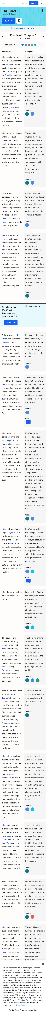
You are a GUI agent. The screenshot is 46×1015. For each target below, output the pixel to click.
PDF (10, 20)
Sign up (34, 3)
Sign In (24, 3)
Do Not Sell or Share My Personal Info (23, 1010)
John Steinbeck (10, 14)
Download (10, 322)
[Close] (43, 964)
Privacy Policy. (20, 1005)
